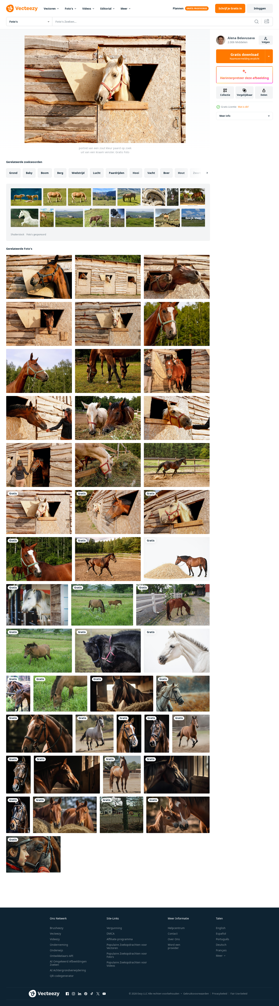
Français (221, 950)
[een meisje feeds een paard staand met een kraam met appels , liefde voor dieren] (39, 418)
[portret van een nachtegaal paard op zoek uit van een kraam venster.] (108, 512)
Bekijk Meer (193, 218)
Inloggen (260, 8)
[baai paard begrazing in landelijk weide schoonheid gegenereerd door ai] (121, 694)
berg (60, 173)
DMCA (110, 933)
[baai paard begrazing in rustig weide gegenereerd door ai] (177, 775)
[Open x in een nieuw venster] (98, 993)
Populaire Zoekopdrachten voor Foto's (127, 955)
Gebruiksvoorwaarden (196, 993)
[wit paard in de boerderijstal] (37, 605)
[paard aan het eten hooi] (177, 559)
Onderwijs (56, 950)
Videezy (55, 939)
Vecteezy (55, 933)
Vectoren (50, 8)
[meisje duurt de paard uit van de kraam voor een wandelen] (39, 465)
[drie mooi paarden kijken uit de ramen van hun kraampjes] (108, 277)
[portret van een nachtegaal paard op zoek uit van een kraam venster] (108, 324)
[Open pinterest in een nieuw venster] (85, 993)
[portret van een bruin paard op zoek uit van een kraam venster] (39, 324)
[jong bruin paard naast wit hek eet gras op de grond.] (173, 605)
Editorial (105, 8)
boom (45, 173)
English (221, 928)
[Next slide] (204, 173)
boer (166, 173)
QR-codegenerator (62, 976)
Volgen (266, 42)
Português (222, 939)
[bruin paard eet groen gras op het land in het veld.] (60, 694)
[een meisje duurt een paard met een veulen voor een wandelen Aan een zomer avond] (177, 371)
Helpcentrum (176, 928)
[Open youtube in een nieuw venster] (104, 993)
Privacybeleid (219, 993)
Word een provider (174, 946)
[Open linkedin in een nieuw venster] (79, 993)
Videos (86, 8)
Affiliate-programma (120, 939)
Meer (124, 8)
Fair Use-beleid (238, 993)
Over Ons (174, 939)
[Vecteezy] (22, 8)
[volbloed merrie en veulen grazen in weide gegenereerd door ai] (178, 815)
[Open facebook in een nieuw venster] (67, 993)
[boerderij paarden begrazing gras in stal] (18, 694)
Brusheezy (56, 928)
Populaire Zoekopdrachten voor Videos (127, 964)
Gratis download (244, 56)
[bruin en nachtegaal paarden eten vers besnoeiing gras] (108, 418)
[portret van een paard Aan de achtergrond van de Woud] (177, 324)
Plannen (178, 8)
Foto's (69, 8)
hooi (136, 173)
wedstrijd (78, 173)
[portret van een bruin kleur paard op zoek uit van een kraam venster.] (39, 277)
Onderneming (59, 944)
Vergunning (114, 928)
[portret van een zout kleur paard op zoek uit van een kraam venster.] (39, 512)
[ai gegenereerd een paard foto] (95, 734)
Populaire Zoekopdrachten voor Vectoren (127, 946)
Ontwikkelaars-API (61, 956)
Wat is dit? (243, 106)
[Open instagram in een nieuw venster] (73, 993)
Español (221, 933)
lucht (96, 173)
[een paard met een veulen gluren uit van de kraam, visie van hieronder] (177, 277)
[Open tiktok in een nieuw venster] (91, 993)
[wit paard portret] (177, 651)
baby (29, 173)
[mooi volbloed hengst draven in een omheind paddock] (108, 559)
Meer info (224, 115)
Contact (173, 933)
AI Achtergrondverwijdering (68, 970)
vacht (151, 173)
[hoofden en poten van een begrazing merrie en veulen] (108, 371)
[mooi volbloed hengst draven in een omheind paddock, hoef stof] (177, 465)
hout (181, 173)
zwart (197, 173)
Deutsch (221, 944)
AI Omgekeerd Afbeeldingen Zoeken (68, 963)
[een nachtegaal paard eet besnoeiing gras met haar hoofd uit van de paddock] (108, 465)
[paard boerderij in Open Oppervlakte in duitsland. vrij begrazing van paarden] (121, 815)
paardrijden (116, 173)
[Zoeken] (256, 21)
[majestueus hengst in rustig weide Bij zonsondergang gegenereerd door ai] (67, 775)
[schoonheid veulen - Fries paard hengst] (108, 651)
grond (13, 173)
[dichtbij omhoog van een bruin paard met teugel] (129, 734)
